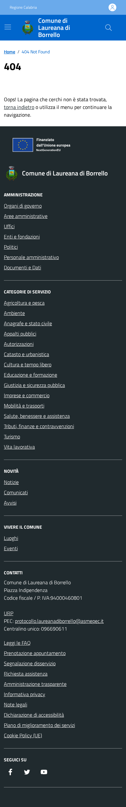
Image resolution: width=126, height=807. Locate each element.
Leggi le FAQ (17, 643)
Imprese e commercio (26, 395)
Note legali (15, 704)
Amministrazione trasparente (35, 684)
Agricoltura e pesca (24, 303)
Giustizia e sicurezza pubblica (34, 385)
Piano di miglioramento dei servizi (39, 725)
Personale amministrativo (31, 257)
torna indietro (19, 107)
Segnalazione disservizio (30, 663)
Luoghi (11, 538)
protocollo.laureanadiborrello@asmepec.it (59, 621)
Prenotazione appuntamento (35, 653)
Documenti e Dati (22, 267)
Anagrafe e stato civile (28, 323)
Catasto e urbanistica (26, 354)
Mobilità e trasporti (24, 405)
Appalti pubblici (20, 333)
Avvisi (10, 503)
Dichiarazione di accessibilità (34, 715)
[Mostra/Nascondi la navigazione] (8, 27)
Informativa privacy (24, 694)
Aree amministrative (25, 216)
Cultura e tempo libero (27, 364)
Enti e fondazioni (22, 236)
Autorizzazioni (19, 344)
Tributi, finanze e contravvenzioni (39, 426)
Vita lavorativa (19, 447)
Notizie (11, 482)
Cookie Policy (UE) (23, 735)
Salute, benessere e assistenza (37, 416)
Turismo (12, 436)
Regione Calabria (23, 7)
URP (8, 613)
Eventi (11, 548)
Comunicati (16, 492)
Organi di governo (23, 206)
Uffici (9, 226)
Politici (11, 247)
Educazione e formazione (30, 375)
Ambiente (14, 313)
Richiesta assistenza (25, 673)
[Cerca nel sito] (108, 27)
